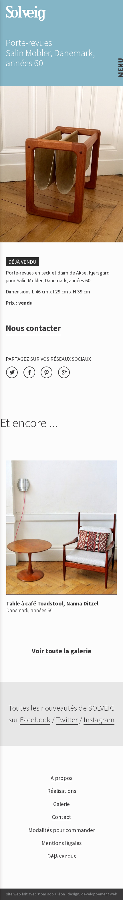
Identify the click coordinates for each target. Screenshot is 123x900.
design (73, 894)
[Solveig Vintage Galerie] (26, 13)
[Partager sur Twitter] (14, 376)
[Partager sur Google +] (66, 376)
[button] (9, 8)
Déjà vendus (61, 856)
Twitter (67, 719)
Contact (61, 816)
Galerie (61, 804)
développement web (99, 894)
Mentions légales (61, 843)
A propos (61, 777)
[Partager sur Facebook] (32, 376)
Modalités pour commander (61, 830)
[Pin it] (49, 376)
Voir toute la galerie (61, 651)
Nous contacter (33, 328)
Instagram (99, 719)
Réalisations (61, 790)
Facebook (35, 719)
